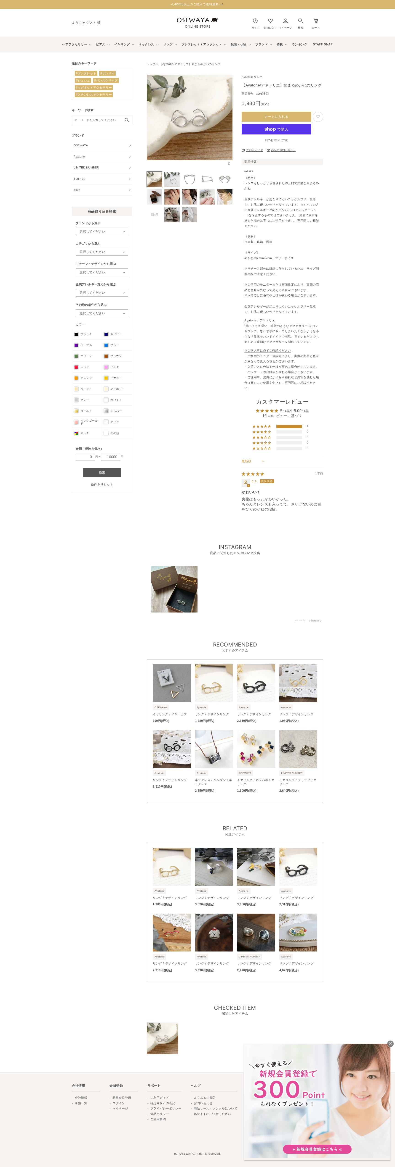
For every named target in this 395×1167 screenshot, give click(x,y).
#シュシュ (83, 80)
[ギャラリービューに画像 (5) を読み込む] (224, 179)
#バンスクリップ (106, 80)
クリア (114, 421)
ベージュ (86, 389)
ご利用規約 (158, 1119)
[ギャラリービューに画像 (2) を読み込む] (172, 179)
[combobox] (102, 120)
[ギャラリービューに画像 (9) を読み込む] (207, 197)
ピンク (114, 367)
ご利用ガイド (254, 150)
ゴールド (86, 411)
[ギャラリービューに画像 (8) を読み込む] (189, 197)
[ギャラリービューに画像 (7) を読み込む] (172, 197)
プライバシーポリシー (165, 1108)
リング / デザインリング (212, 714)
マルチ (84, 433)
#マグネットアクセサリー (94, 87)
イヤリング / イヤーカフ (170, 714)
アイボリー (117, 389)
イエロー (116, 378)
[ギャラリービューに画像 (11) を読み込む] (154, 214)
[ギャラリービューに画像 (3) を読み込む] (189, 179)
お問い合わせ (203, 1103)
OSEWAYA (81, 145)
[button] (300, 23)
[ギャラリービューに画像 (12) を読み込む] (172, 214)
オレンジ (86, 378)
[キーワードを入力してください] (127, 120)
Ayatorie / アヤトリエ (259, 320)
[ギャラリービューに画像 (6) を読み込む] (154, 197)
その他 (114, 433)
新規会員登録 (121, 1097)
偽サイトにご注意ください (212, 1114)
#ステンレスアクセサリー (94, 94)
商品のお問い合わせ (283, 150)
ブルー (114, 345)
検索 (102, 472)
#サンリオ (107, 73)
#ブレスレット (86, 73)
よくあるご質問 (205, 1097)
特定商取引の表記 (162, 1103)
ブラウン (116, 356)
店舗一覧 (81, 1103)
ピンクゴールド (89, 422)
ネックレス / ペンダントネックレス (213, 782)
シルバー (116, 411)
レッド (84, 367)
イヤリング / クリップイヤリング (298, 782)
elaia (77, 190)
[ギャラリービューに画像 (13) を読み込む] (189, 214)
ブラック (86, 334)
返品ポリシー (159, 1114)
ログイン (118, 1103)
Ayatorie (79, 156)
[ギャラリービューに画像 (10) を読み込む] (224, 197)
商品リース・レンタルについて (215, 1108)
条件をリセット (102, 484)
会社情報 (81, 1097)
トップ (151, 64)
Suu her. (79, 178)
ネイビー (116, 334)
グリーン (86, 356)
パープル (86, 345)
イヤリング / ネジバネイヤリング (255, 782)
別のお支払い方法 (276, 140)
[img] (253, 474)
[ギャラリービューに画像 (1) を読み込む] (154, 179)
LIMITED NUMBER (86, 167)
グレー (84, 400)
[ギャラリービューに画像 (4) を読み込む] (207, 179)
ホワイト (116, 400)
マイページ (120, 1108)
